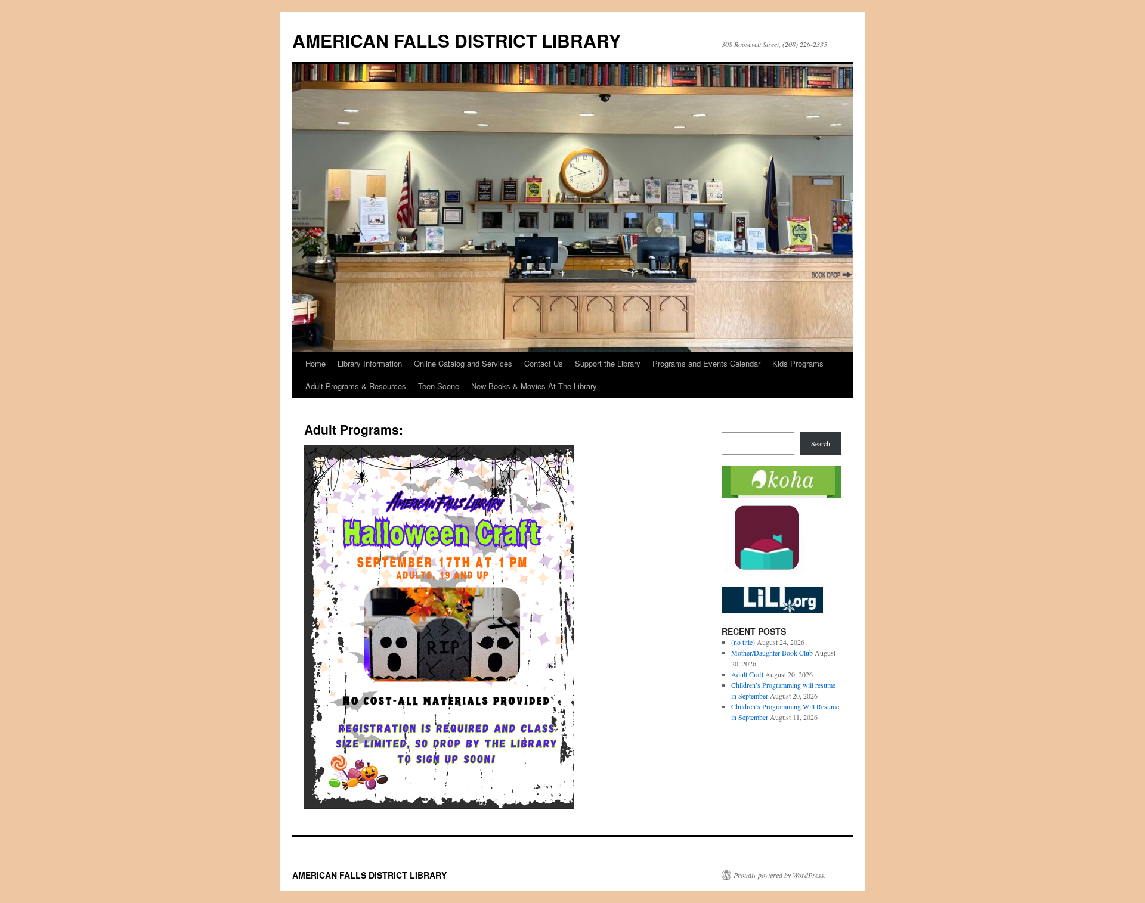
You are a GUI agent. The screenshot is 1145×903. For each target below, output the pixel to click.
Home (315, 363)
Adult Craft (747, 674)
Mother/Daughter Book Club (772, 652)
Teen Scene (438, 386)
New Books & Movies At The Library (534, 386)
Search (820, 443)
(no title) (743, 642)
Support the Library (607, 363)
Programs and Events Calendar (706, 363)
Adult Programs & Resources (355, 386)
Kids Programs (798, 363)
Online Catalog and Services (463, 363)
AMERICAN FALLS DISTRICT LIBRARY (456, 40)
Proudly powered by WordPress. (780, 875)
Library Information (370, 363)
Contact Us (543, 363)
